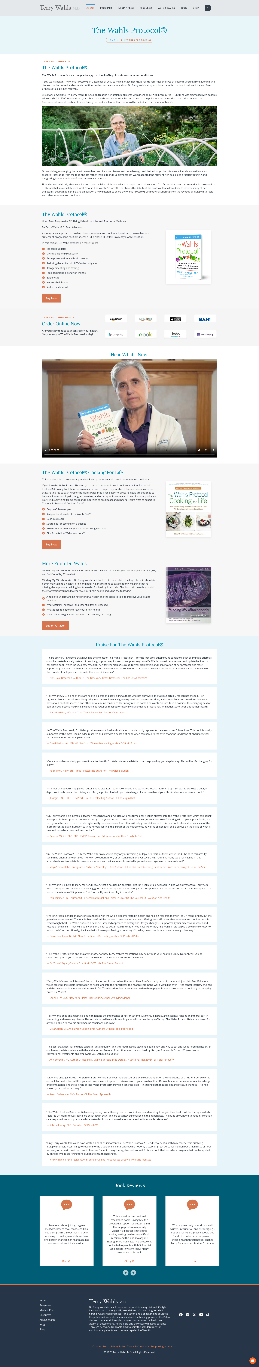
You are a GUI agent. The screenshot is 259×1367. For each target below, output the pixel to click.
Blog (184, 7)
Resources (146, 7)
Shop (196, 7)
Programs (106, 7)
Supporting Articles (162, 1346)
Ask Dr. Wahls (166, 7)
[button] (125, 1273)
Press (106, 1346)
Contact (96, 1346)
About (90, 7)
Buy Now (51, 298)
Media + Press (126, 7)
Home (111, 40)
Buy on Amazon (55, 625)
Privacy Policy (117, 1346)
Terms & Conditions (138, 1346)
